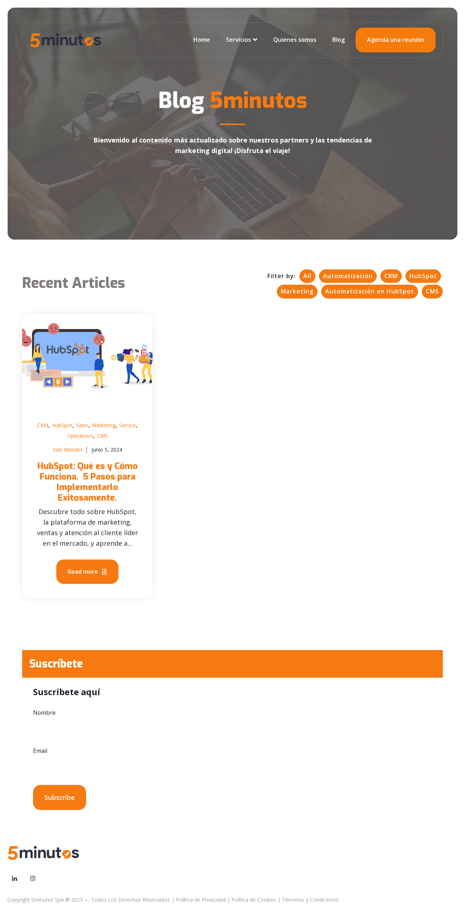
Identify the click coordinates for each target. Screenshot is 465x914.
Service (127, 425)
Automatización (348, 276)
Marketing (297, 291)
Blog (338, 40)
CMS (432, 291)
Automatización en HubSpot (369, 291)
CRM (391, 276)
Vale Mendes (68, 449)
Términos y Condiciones (310, 899)
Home (201, 40)
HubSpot (423, 276)
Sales (82, 425)
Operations (80, 435)
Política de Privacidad (201, 899)
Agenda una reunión (395, 40)
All (307, 276)
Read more (84, 572)
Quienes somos (294, 40)
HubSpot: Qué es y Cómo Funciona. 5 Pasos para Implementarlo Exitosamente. (87, 481)
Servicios (238, 40)
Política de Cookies (253, 899)
